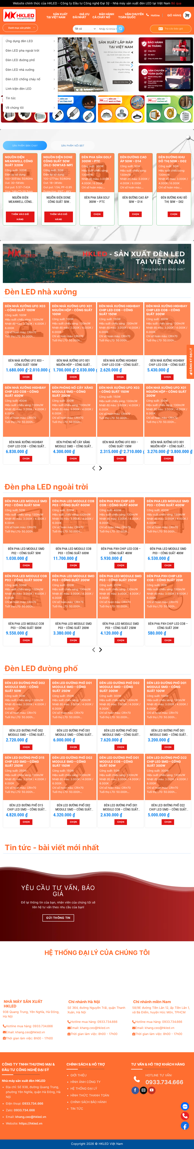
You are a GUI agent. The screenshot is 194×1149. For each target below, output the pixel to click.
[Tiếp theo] (100, 469)
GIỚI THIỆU (78, 1075)
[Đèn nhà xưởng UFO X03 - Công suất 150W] (120, 410)
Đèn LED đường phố (20, 60)
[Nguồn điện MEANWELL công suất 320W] (20, 172)
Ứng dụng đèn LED (19, 41)
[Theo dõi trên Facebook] (135, 1090)
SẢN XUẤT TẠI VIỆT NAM (57, 15)
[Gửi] (120, 29)
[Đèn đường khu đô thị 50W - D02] (174, 172)
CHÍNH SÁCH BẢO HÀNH (88, 1102)
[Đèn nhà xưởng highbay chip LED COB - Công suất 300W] (167, 328)
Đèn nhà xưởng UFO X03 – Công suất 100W (26, 363)
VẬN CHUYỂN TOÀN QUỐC (131, 15)
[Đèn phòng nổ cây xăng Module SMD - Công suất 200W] (73, 410)
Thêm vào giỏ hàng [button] (20, 217)
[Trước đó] (94, 469)
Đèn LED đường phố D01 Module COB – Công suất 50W (120, 807)
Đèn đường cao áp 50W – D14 (135, 200)
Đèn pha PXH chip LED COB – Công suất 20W (168, 626)
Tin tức (11, 98)
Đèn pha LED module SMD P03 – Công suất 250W (120, 626)
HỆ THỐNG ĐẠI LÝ (83, 1088)
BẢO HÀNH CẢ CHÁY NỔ (103, 15)
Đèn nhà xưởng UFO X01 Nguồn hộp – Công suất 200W (167, 444)
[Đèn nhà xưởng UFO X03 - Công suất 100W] (26, 328)
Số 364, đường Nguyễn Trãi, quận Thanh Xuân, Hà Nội (96, 1010)
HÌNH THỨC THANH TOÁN (89, 1095)
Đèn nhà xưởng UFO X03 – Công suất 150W (120, 444)
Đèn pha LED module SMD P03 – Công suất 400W (168, 551)
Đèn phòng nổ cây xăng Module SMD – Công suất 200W (73, 444)
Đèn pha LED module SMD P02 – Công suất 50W (26, 551)
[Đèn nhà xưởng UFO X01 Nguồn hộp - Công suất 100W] (73, 328)
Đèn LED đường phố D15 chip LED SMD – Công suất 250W (26, 807)
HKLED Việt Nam (111, 1144)
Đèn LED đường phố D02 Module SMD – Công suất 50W (26, 733)
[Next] (131, 65)
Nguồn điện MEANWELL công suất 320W (20, 200)
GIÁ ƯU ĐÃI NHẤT (81, 15)
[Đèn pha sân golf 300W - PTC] (97, 172)
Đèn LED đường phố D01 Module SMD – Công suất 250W (73, 733)
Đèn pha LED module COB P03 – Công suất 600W (73, 551)
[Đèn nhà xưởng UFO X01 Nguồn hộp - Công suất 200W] (167, 410)
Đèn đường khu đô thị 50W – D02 (174, 200)
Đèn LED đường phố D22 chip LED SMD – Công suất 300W (168, 807)
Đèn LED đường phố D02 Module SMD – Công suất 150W (73, 807)
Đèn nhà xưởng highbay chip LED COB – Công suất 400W (26, 444)
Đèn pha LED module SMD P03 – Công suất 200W (73, 626)
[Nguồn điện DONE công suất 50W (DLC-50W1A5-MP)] (58, 172)
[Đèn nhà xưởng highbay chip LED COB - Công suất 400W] (26, 410)
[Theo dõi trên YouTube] (152, 1090)
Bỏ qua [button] (176, 3)
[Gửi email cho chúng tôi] (143, 1090)
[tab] (25, 145)
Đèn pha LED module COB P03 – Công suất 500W (26, 626)
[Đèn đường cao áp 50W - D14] (135, 172)
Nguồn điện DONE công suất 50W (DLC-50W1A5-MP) (58, 200)
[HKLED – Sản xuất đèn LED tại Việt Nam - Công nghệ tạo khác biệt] (22, 15)
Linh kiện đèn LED (18, 89)
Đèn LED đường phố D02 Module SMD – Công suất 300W (120, 733)
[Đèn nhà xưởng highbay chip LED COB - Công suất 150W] (120, 328)
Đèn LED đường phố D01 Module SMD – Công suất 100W (168, 733)
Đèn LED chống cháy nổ (23, 79)
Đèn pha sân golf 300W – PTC (97, 200)
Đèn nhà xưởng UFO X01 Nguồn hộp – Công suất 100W (73, 363)
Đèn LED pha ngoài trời (22, 50)
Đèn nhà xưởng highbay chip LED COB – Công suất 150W (120, 363)
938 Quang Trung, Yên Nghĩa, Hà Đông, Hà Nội (31, 1014)
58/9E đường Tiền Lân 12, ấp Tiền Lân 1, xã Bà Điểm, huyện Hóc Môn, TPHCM (161, 1010)
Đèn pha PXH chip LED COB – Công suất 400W (121, 551)
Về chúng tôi (15, 107)
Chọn (97, 214)
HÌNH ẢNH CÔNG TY (85, 1082)
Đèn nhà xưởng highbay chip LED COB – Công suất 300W (167, 363)
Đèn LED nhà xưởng (20, 70)
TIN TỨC (76, 1108)
